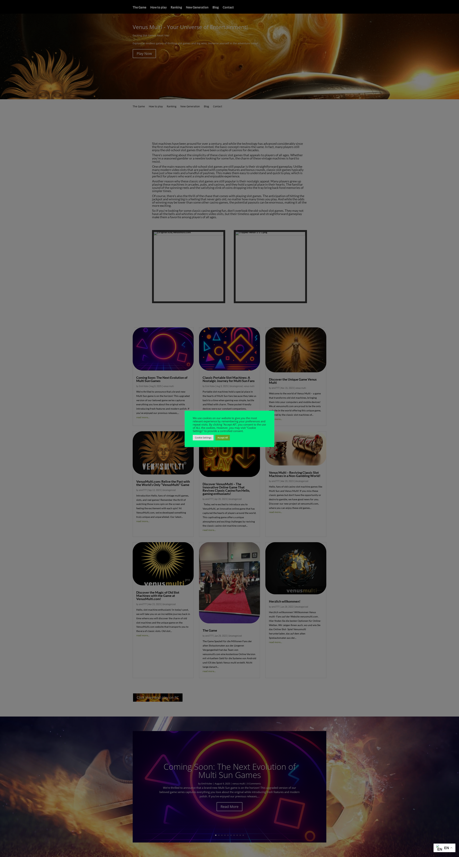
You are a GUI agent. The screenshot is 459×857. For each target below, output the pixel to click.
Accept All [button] (222, 437)
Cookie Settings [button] (203, 437)
